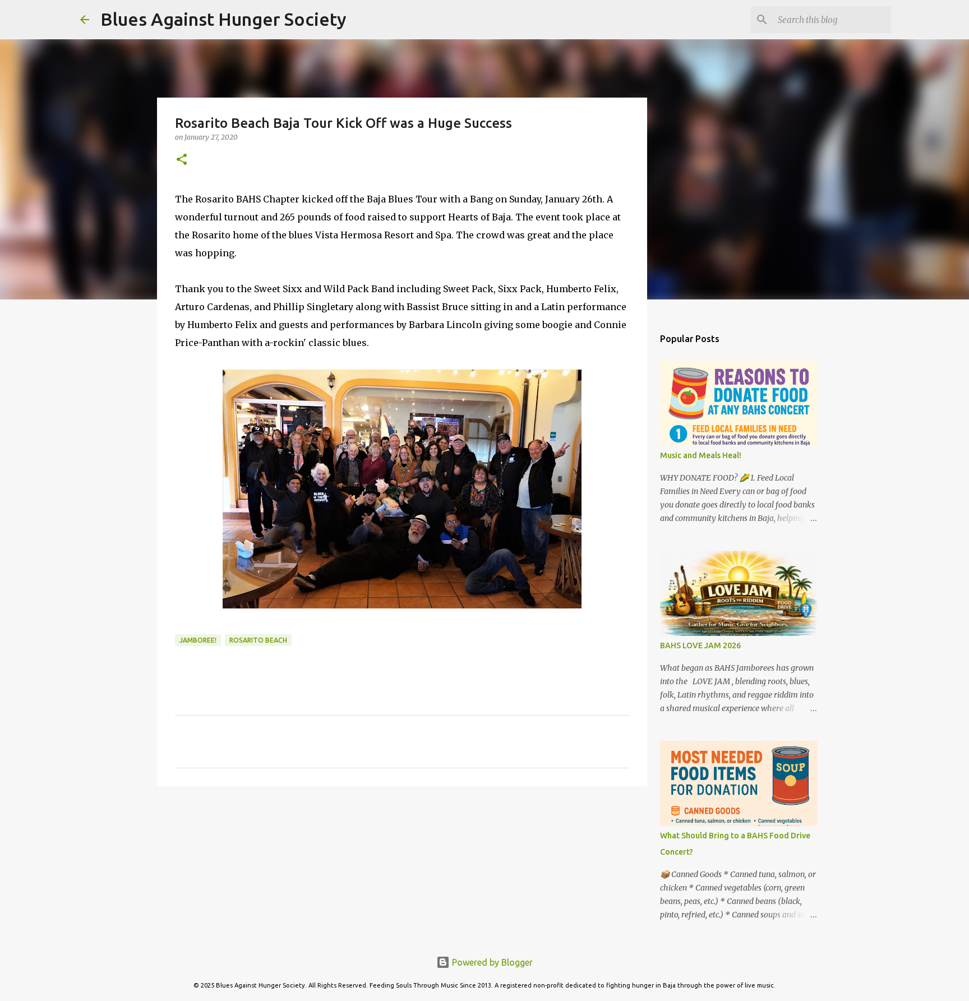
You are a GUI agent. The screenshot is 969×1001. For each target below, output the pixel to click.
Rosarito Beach (258, 640)
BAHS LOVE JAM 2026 (700, 645)
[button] (181, 160)
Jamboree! (197, 640)
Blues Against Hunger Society (223, 19)
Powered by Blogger (491, 962)
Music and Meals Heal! (700, 455)
